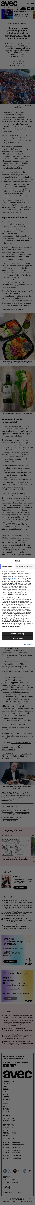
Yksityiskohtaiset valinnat (24, 566)
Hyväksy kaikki (17, 638)
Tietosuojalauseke (28, 644)
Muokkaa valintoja (17, 634)
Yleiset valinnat (7, 566)
